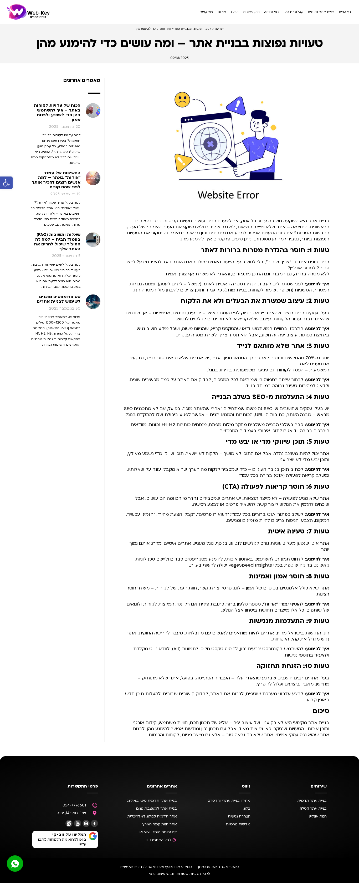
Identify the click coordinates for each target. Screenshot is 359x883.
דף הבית (345, 12)
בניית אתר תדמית (321, 12)
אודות (222, 12)
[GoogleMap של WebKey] (69, 823)
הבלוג (234, 12)
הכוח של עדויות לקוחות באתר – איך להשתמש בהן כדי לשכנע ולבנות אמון (57, 113)
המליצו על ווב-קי (69, 834)
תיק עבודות (251, 12)
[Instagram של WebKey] (86, 823)
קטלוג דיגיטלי (293, 12)
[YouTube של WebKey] (77, 823)
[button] (6, 182)
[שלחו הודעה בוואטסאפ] (15, 863)
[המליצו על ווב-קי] (93, 836)
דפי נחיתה (271, 12)
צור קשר (206, 12)
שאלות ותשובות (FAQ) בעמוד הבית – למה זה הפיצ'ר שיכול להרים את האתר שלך (57, 242)
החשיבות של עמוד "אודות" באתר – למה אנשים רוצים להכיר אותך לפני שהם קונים (56, 180)
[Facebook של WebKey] (94, 823)
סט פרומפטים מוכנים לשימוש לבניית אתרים (58, 299)
